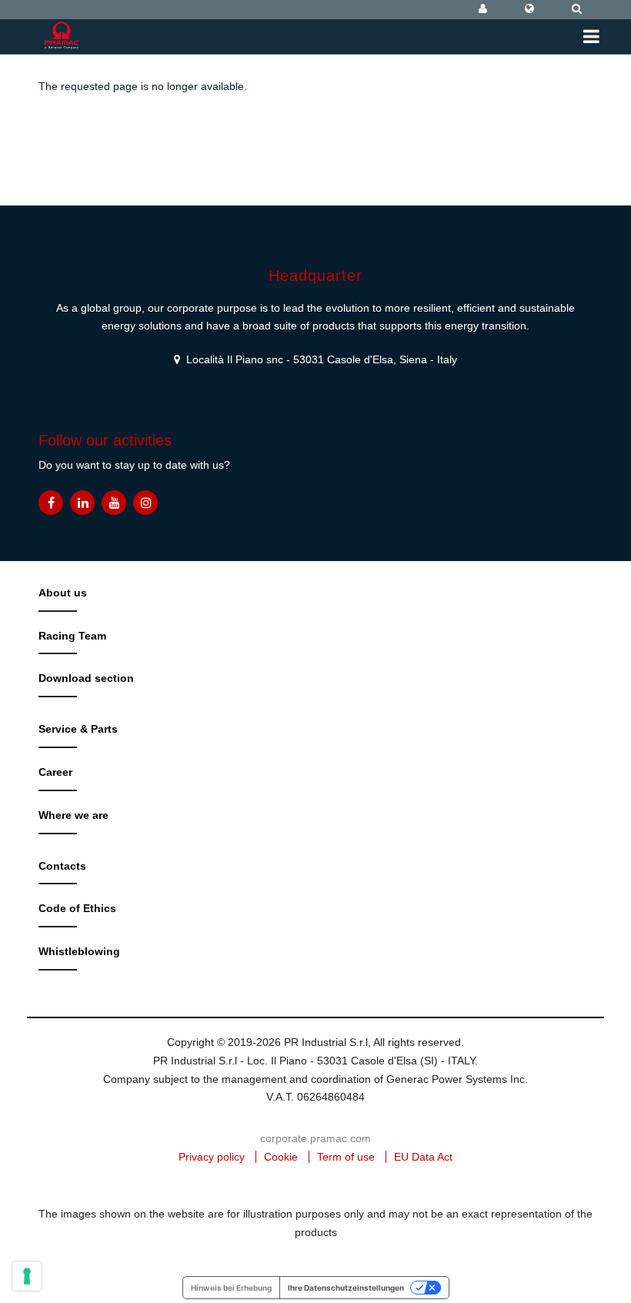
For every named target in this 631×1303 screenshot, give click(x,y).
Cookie (281, 1157)
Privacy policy (212, 1157)
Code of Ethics (77, 908)
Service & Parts (78, 729)
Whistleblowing (79, 951)
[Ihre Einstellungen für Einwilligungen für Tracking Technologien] (27, 1276)
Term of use (346, 1157)
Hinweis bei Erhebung (231, 1287)
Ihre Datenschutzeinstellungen (346, 1287)
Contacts (62, 866)
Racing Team (72, 636)
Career (55, 772)
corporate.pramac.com (315, 1138)
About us (62, 592)
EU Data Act (423, 1157)
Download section (86, 678)
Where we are (73, 815)
